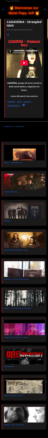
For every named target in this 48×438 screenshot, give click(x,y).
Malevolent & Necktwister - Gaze (16, 250)
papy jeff (27, 102)
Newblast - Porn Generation (14, 425)
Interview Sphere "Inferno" (14, 396)
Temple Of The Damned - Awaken (16, 337)
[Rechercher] (45, 9)
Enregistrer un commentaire (14, 126)
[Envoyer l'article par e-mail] (23, 105)
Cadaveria (11, 102)
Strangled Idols (13, 106)
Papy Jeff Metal (13, 1)
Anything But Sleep (11, 192)
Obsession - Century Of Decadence (16, 279)
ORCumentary (9, 366)
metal (19, 102)
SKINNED (7, 221)
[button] (7, 34)
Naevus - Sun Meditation (13, 163)
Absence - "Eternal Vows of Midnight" (18, 308)
